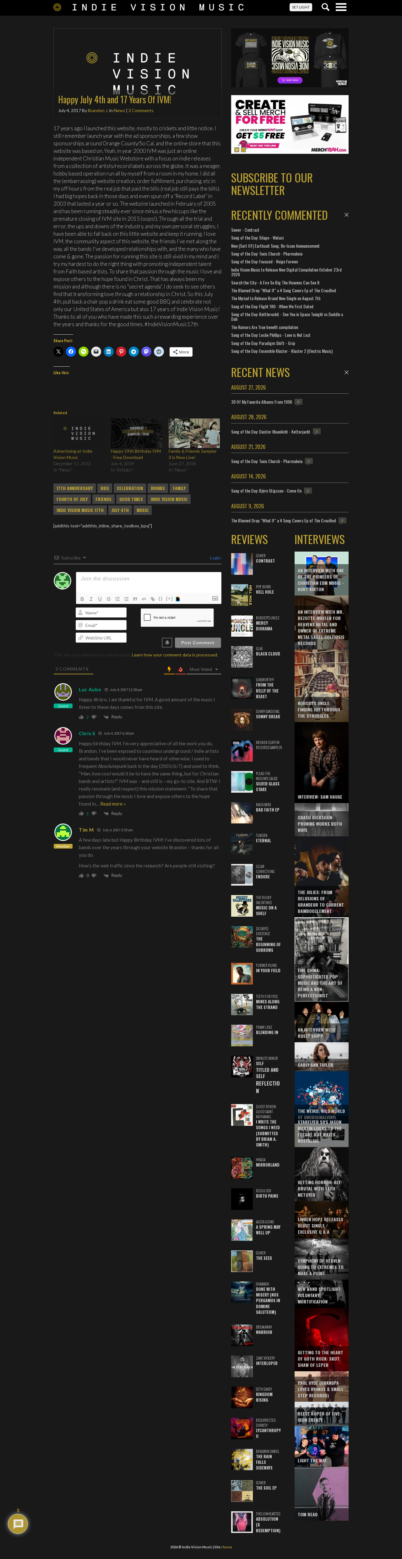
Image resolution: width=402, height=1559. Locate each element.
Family (179, 488)
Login (215, 557)
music (143, 510)
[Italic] (91, 599)
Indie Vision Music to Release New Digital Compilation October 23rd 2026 (286, 272)
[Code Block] (143, 599)
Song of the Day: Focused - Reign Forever (264, 261)
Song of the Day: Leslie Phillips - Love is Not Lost (271, 335)
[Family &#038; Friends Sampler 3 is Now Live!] (194, 433)
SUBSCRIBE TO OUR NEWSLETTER (272, 183)
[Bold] (82, 599)
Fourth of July (72, 499)
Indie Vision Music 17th (80, 510)
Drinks (158, 488)
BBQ (104, 488)
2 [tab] (243, 149)
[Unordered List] (126, 599)
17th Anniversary (75, 488)
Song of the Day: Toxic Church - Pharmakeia (266, 253)
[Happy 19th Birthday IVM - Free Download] (136, 433)
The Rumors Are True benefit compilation (264, 327)
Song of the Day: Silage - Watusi (257, 237)
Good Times (131, 499)
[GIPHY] (179, 599)
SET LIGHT (301, 7)
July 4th (120, 510)
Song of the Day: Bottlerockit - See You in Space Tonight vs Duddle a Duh (287, 316)
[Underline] (99, 599)
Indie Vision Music (169, 499)
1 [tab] (236, 149)
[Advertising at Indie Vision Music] (79, 433)
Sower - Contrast (245, 229)
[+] (169, 598)
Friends (103, 499)
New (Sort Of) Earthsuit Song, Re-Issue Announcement (275, 245)
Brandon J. (98, 110)
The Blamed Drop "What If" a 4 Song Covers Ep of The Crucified (283, 290)
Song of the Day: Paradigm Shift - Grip (263, 343)
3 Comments (141, 110)
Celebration (130, 488)
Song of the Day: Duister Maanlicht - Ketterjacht (270, 431)
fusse (227, 1547)
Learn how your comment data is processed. (175, 654)
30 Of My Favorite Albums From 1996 (261, 401)
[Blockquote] (135, 599)
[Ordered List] (117, 599)
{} (161, 598)
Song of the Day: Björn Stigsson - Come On (266, 490)
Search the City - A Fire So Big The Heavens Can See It (275, 282)
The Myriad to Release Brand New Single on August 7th (275, 298)
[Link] (152, 599)
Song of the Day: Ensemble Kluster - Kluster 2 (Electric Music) (282, 351)
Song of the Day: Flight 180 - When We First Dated (272, 306)
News (119, 110)
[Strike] (108, 599)
